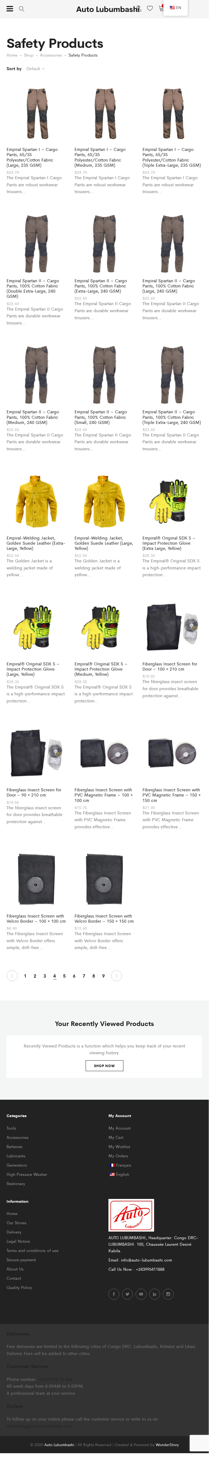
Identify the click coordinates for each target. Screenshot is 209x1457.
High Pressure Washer (27, 1174)
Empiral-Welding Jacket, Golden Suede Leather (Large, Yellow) (103, 543)
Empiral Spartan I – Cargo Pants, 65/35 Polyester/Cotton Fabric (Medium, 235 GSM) (100, 157)
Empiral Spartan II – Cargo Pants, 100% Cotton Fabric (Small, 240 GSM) (100, 417)
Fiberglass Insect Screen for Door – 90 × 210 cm (34, 792)
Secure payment (21, 1259)
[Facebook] (113, 1294)
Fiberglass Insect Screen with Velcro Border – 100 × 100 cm (36, 918)
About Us (15, 1269)
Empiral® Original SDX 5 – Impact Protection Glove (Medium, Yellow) (100, 669)
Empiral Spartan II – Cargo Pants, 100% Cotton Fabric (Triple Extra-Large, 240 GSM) (171, 417)
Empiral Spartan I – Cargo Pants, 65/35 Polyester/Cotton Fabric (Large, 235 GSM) (32, 157)
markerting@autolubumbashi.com (39, 1426)
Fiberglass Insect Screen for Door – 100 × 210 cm (169, 666)
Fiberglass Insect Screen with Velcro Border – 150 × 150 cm (104, 918)
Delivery (14, 1232)
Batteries (15, 1146)
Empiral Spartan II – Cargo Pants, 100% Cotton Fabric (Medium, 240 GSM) (33, 417)
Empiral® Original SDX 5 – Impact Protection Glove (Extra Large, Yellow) (168, 543)
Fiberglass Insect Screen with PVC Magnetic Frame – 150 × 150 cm (171, 795)
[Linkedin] (154, 1294)
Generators (17, 1165)
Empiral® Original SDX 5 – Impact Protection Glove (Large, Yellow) (33, 669)
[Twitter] (127, 1294)
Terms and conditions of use (32, 1250)
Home (12, 1213)
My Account (119, 1128)
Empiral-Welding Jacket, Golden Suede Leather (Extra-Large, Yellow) (36, 543)
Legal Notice (18, 1241)
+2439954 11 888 (55, 1379)
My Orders (118, 1155)
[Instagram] (168, 1294)
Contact (14, 1278)
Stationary (16, 1183)
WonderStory (167, 1444)
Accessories (18, 1137)
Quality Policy (19, 1287)
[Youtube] (141, 1294)
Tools (11, 1128)
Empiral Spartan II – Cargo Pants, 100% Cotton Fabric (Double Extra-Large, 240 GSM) (33, 288)
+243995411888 (150, 1269)
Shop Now (104, 1065)
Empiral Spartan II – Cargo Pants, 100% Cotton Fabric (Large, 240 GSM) (168, 286)
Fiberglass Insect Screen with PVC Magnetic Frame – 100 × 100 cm (103, 795)
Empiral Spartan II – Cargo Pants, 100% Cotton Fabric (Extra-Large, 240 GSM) (100, 286)
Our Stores (16, 1222)
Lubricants (16, 1155)
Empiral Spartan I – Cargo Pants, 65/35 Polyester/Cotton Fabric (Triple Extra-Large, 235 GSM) (171, 157)
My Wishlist (119, 1146)
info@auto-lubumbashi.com (146, 1260)
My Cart (115, 1137)
